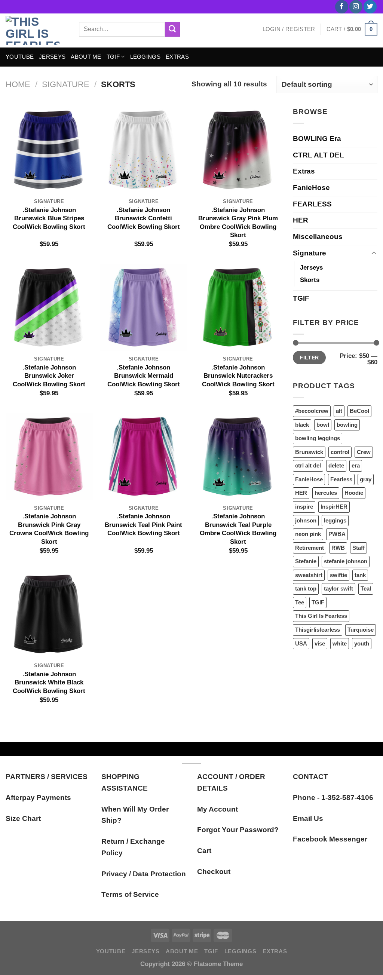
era (356, 465)
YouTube (20, 56)
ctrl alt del (308, 465)
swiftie (338, 575)
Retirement (309, 548)
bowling (347, 424)
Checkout (213, 872)
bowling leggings (317, 438)
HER (300, 220)
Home (18, 84)
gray (365, 479)
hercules (326, 493)
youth (361, 643)
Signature (65, 84)
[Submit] (172, 29)
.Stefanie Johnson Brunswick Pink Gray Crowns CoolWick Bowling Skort (49, 528)
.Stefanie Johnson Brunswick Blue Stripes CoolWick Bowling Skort (49, 218)
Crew (364, 452)
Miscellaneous (318, 236)
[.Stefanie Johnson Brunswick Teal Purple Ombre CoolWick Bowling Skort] (238, 456)
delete (336, 465)
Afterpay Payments (38, 797)
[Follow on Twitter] (370, 6)
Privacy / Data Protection (143, 874)
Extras (177, 56)
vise (320, 643)
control (340, 452)
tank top (305, 588)
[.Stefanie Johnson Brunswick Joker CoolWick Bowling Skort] (49, 307)
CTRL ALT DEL (318, 155)
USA (301, 643)
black (302, 424)
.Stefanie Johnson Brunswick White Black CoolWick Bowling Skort (49, 682)
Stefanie (305, 561)
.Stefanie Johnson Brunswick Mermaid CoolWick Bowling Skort (143, 376)
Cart (204, 851)
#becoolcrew (311, 411)
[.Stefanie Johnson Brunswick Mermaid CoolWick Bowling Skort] (143, 307)
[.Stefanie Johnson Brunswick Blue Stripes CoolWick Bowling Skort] (49, 149)
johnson (305, 520)
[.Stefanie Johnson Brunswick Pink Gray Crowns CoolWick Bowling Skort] (49, 456)
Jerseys (311, 267)
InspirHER (334, 506)
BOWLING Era (317, 138)
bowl (322, 424)
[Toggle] (373, 253)
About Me (86, 56)
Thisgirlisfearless (317, 629)
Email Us (308, 818)
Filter (309, 358)
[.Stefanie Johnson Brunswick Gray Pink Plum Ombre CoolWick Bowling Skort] (238, 149)
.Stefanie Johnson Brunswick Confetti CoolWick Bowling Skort (143, 218)
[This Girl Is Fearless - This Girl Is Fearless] (37, 30)
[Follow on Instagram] (355, 6)
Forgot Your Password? (238, 830)
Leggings (145, 56)
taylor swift (338, 588)
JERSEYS (52, 56)
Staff (358, 548)
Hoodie (353, 493)
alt (339, 411)
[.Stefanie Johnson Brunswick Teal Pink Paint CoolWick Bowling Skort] (143, 456)
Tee (299, 602)
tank (360, 575)
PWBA (337, 534)
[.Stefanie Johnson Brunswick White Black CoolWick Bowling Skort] (49, 613)
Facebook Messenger (330, 839)
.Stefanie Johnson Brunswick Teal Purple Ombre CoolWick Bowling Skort (238, 528)
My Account (217, 809)
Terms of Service (130, 894)
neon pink (308, 534)
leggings (335, 520)
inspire (304, 506)
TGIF (113, 56)
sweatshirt (308, 575)
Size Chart (23, 818)
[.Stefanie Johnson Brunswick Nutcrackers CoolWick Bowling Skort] (238, 307)
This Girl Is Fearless (321, 616)
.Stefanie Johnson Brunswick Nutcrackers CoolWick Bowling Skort (238, 376)
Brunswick (309, 452)
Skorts (309, 279)
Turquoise (360, 629)
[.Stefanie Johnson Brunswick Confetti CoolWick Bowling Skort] (143, 149)
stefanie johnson (345, 561)
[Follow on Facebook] (341, 6)
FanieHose (311, 187)
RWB (338, 548)
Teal (366, 588)
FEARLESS (312, 204)
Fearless (341, 479)
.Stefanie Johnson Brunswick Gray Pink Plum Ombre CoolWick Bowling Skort (238, 222)
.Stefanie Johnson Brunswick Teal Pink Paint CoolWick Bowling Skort (143, 524)
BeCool (359, 411)
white (340, 643)
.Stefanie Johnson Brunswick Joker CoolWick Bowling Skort (49, 376)
